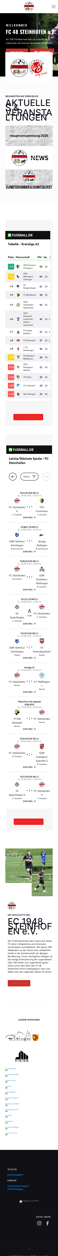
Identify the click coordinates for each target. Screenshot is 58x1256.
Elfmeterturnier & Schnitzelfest (25, 181)
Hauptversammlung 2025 (26, 138)
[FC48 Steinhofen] (29, 6)
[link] (22, 1035)
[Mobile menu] (53, 6)
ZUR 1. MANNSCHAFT (42, 51)
